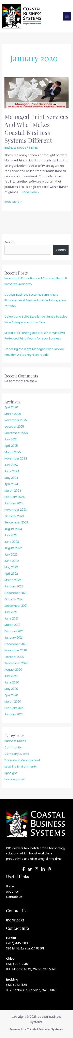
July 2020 (11, 676)
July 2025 (10, 439)
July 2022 (10, 555)
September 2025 (16, 433)
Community (13, 747)
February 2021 (14, 631)
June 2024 (11, 471)
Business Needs (15, 148)
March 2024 (12, 491)
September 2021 (15, 606)
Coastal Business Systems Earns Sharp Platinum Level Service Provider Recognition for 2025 (35, 300)
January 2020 (14, 714)
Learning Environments (20, 766)
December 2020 (15, 644)
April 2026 (11, 407)
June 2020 (11, 682)
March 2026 (12, 414)
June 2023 (11, 542)
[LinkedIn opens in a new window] (43, 869)
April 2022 (11, 574)
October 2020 (14, 657)
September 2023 (16, 522)
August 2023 (13, 529)
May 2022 (11, 567)
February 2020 (14, 708)
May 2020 (11, 689)
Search (9, 242)
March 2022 (12, 580)
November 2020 (15, 650)
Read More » (30, 192)
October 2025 (14, 427)
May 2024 (11, 478)
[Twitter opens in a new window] (30, 869)
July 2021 (10, 612)
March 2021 (12, 625)
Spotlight (10, 773)
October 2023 (14, 516)
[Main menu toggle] (67, 16)
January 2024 (14, 503)
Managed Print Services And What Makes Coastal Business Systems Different (36, 128)
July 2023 (10, 535)
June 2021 (11, 618)
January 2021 (13, 638)
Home (10, 886)
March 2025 (12, 452)
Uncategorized (14, 779)
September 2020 (16, 663)
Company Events (16, 754)
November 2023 (15, 510)
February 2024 (14, 497)
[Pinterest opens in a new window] (49, 869)
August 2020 (13, 670)
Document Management (22, 760)
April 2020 (11, 695)
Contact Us (14, 897)
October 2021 (13, 599)
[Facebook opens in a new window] (23, 869)
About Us (12, 892)
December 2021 (15, 593)
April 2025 (11, 446)
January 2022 (13, 586)
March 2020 (12, 702)
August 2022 (13, 548)
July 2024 (11, 465)
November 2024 (15, 458)
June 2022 (11, 561)
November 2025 (15, 420)
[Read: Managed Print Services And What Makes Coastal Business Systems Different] (36, 93)
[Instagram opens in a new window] (36, 869)
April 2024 (11, 484)
